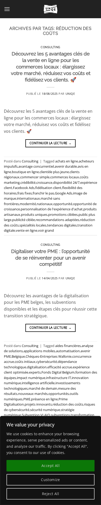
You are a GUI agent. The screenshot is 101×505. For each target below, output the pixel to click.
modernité (28, 203)
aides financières (68, 345)
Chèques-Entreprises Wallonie (48, 356)
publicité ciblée (23, 219)
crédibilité (27, 182)
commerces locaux (64, 177)
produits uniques (34, 214)
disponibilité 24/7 (66, 182)
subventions (60, 415)
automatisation (68, 351)
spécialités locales (32, 225)
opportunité (62, 203)
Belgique (18, 356)
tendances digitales (62, 225)
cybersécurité (46, 361)
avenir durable (66, 166)
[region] (50, 460)
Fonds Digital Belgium (58, 372)
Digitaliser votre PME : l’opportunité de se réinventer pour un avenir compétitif (50, 257)
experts (35, 372)
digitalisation (37, 367)
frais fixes (24, 193)
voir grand (46, 230)
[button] (7, 9)
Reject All (50, 493)
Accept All (50, 465)
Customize (50, 479)
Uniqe (70, 94)
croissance (44, 182)
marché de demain (42, 388)
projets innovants (38, 404)
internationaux (28, 198)
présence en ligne (44, 399)
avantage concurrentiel (36, 166)
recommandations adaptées (57, 219)
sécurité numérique (45, 409)
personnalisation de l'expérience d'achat (52, 209)
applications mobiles (39, 351)
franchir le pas (43, 193)
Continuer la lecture (50, 143)
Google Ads (63, 193)
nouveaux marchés (33, 393)
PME (26, 399)
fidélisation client (48, 187)
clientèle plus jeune (54, 171)
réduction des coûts (68, 404)
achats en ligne (66, 161)
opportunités (58, 393)
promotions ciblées (63, 214)
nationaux (45, 203)
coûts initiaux (25, 361)
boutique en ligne (25, 171)
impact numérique (31, 377)
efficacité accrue (59, 367)
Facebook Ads (23, 187)
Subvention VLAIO (36, 415)
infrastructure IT (58, 377)
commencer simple (34, 177)
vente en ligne (26, 230)
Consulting (50, 47)
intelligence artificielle (38, 383)
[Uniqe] (50, 9)
